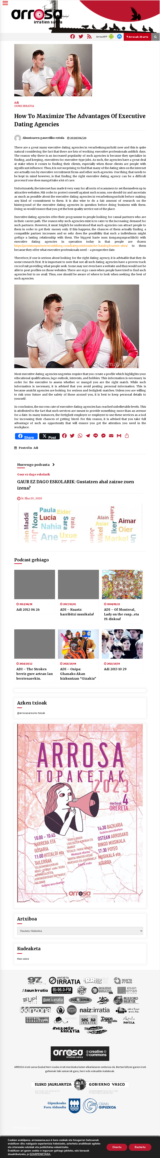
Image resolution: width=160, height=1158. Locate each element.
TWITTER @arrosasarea (26, 1127)
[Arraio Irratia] (96, 980)
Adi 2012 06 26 (28, 610)
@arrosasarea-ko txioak (31, 713)
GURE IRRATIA (24, 106)
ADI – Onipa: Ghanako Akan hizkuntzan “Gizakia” (78, 673)
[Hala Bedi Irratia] (80, 1000)
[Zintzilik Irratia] (96, 1029)
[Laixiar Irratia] (72, 1009)
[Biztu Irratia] (82, 990)
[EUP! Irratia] (30, 1000)
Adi (16, 102)
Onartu (116, 1147)
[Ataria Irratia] (123, 980)
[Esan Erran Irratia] (127, 990)
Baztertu (140, 1147)
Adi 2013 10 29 (115, 669)
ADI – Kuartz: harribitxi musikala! (77, 612)
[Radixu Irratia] (65, 1019)
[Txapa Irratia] (109, 1019)
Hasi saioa (23, 958)
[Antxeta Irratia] (64, 980)
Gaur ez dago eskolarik (33, 474)
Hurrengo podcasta (33, 465)
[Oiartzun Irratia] (127, 1009)
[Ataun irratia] (35, 990)
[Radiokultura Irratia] (37, 1019)
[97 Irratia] (36, 980)
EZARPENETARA (40, 1154)
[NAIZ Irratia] (95, 1009)
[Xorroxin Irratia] (66, 1029)
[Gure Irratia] (53, 1000)
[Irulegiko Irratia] (126, 1000)
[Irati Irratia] (103, 1000)
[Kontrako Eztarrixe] (60, 1009)
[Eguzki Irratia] (102, 990)
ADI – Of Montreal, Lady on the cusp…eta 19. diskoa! (121, 614)
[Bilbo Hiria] (62, 990)
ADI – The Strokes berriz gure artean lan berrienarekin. (34, 673)
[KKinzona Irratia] (35, 1009)
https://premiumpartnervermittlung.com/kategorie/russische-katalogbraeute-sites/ (71, 245)
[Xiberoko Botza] (128, 1019)
